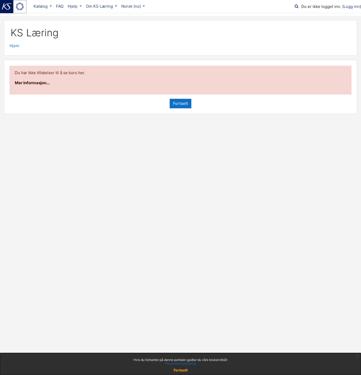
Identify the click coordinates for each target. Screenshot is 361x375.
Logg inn (352, 6)
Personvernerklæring (180, 363)
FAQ (59, 6)
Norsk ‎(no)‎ (131, 6)
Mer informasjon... (32, 82)
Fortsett (180, 103)
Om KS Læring (100, 6)
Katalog (41, 6)
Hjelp (73, 6)
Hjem (14, 45)
